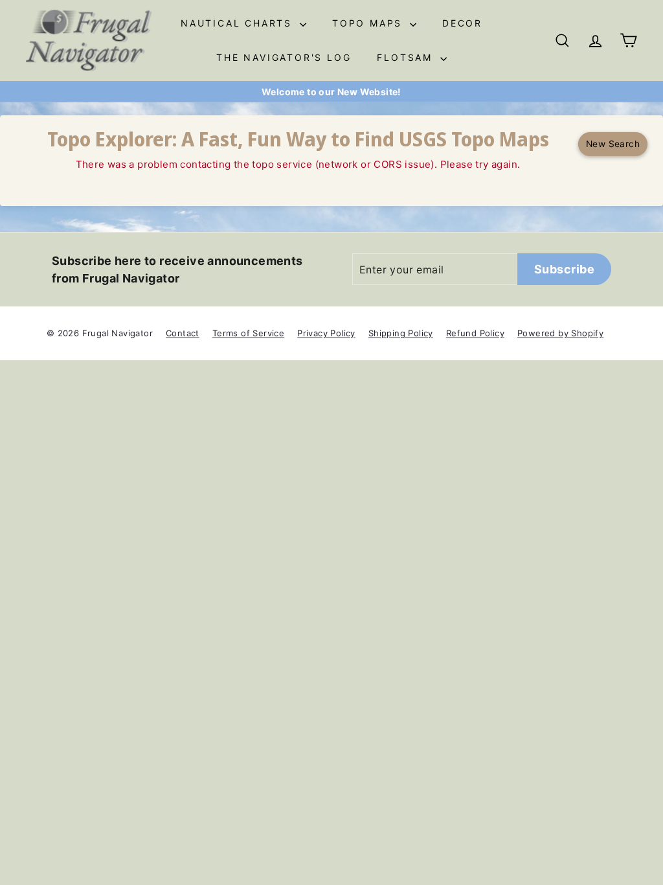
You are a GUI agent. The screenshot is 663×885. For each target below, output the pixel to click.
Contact (182, 333)
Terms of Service (248, 333)
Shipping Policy (400, 333)
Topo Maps (369, 23)
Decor (462, 23)
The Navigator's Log (283, 57)
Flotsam (406, 57)
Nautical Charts (239, 23)
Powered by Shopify (560, 333)
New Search (613, 144)
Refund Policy (475, 333)
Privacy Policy (326, 333)
